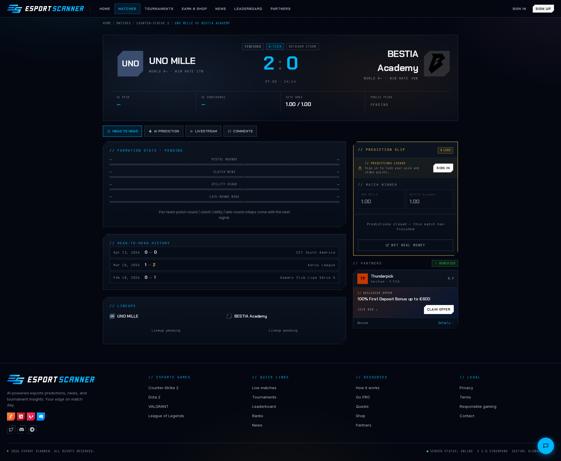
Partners (363, 425)
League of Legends (166, 415)
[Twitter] (11, 429)
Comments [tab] (243, 131)
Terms (465, 397)
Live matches (264, 387)
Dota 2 (154, 397)
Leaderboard (264, 406)
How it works (368, 387)
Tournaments (264, 397)
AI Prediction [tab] (166, 131)
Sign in (519, 8)
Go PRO (363, 397)
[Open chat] (546, 446)
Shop (360, 415)
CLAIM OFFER (439, 309)
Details (444, 323)
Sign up (543, 8)
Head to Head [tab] (125, 131)
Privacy (466, 387)
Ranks (257, 415)
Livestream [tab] (206, 131)
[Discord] (22, 429)
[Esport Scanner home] (45, 9)
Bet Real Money (408, 245)
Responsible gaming (478, 406)
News (257, 425)
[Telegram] (32, 429)
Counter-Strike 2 (163, 387)
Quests (362, 406)
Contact (467, 415)
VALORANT (158, 406)
